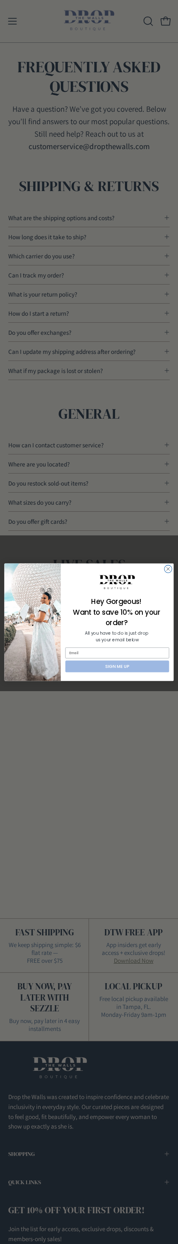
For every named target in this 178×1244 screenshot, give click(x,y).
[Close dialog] (168, 568)
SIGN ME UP (117, 666)
